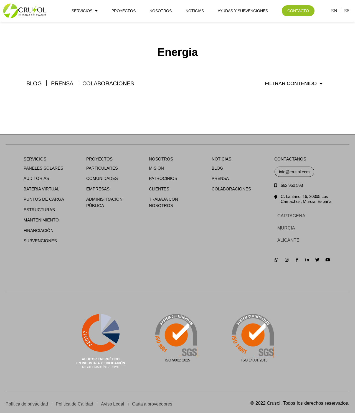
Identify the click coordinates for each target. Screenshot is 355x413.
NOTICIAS (221, 159)
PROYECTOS (99, 159)
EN (334, 10)
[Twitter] (317, 260)
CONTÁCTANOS (290, 159)
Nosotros (160, 11)
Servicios (82, 11)
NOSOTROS (161, 159)
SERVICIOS (35, 159)
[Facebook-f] (297, 260)
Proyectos (123, 11)
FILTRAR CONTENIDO (291, 83)
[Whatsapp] (276, 260)
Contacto (298, 11)
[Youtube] (328, 260)
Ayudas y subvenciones (243, 11)
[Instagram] (287, 260)
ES (346, 10)
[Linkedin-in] (307, 260)
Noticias (195, 11)
